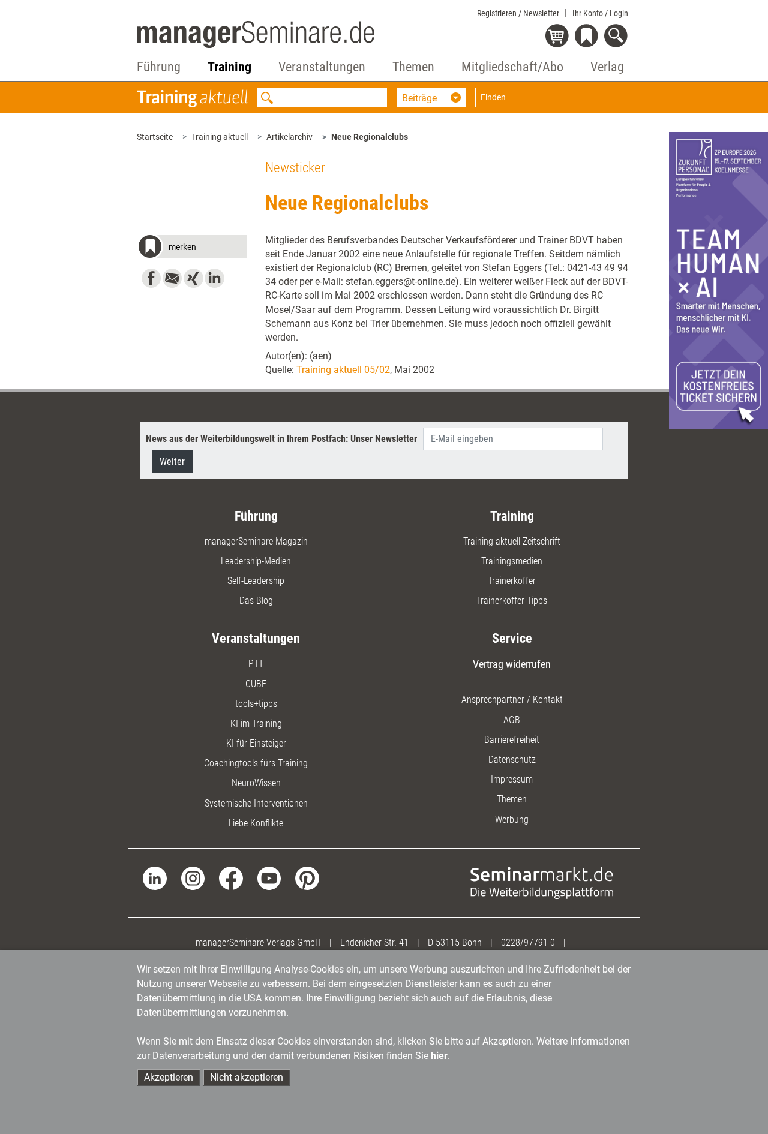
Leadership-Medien (256, 561)
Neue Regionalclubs (369, 137)
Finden (493, 97)
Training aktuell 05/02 (343, 369)
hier (439, 1055)
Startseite (155, 137)
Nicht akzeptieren (246, 1077)
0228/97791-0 (528, 942)
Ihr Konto (600, 13)
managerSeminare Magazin (256, 541)
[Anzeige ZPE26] (718, 279)
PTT (255, 663)
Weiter (172, 461)
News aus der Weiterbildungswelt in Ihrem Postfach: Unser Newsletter (281, 438)
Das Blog (256, 600)
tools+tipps (256, 703)
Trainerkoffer (512, 580)
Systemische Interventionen (256, 803)
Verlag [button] (607, 66)
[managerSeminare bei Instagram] (193, 877)
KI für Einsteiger (256, 743)
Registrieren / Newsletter (518, 13)
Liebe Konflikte (256, 823)
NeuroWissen (256, 783)
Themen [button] (413, 66)
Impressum (512, 779)
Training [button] (229, 66)
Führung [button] (159, 66)
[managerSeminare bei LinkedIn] (154, 877)
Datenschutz (512, 759)
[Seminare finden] (541, 882)
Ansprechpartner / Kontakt (512, 699)
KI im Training (256, 723)
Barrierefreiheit (511, 739)
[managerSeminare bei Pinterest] (307, 877)
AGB (511, 720)
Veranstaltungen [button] (321, 66)
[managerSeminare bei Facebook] (230, 877)
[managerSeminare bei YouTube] (269, 877)
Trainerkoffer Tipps (511, 600)
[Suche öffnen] (617, 37)
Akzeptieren (168, 1077)
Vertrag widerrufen (512, 664)
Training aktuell (219, 137)
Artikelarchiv (289, 137)
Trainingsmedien (511, 561)
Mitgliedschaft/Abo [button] (512, 66)
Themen (512, 799)
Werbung (512, 819)
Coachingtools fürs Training (256, 763)
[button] (192, 248)
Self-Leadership (255, 580)
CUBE (255, 684)
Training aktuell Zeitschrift (511, 541)
